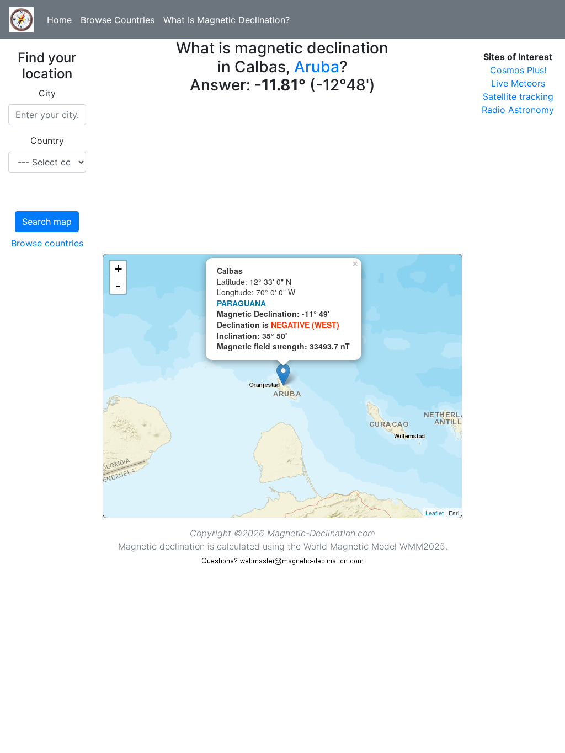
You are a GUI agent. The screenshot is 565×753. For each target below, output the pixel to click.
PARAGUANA (241, 303)
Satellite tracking (518, 96)
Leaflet (434, 512)
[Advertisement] (283, 176)
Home (59, 19)
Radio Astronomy (518, 109)
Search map (47, 221)
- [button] (118, 285)
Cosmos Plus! (518, 70)
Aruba (316, 66)
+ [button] (118, 269)
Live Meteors (518, 83)
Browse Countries (117, 19)
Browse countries (47, 243)
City (47, 93)
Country (47, 140)
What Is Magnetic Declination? (226, 19)
